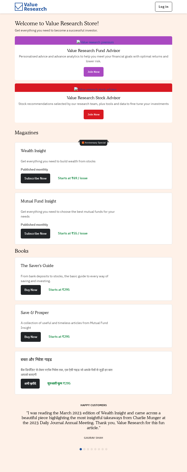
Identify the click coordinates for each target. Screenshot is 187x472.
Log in (164, 7)
